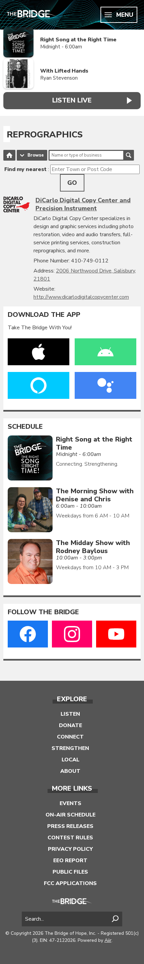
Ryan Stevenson (59, 78)
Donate (70, 725)
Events (70, 803)
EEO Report (70, 860)
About (70, 771)
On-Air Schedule (70, 815)
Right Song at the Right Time (78, 40)
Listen (70, 714)
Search (128, 155)
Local (70, 759)
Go (72, 183)
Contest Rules (70, 837)
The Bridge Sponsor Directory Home (9, 155)
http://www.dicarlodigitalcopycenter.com (81, 297)
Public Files (70, 872)
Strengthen (70, 748)
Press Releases (70, 826)
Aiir (108, 940)
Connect (70, 737)
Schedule (25, 426)
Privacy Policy (70, 849)
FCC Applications (70, 883)
